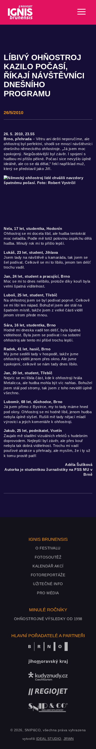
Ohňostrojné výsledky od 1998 (48, 619)
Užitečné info (48, 584)
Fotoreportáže (48, 575)
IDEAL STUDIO (48, 739)
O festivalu (48, 548)
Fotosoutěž (48, 557)
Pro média (48, 593)
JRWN (69, 739)
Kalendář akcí (48, 566)
